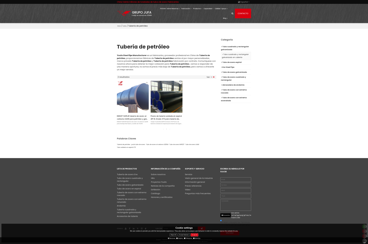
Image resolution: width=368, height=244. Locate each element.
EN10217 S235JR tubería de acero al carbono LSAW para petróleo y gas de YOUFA (132, 117)
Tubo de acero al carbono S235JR (157, 144)
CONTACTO (243, 13)
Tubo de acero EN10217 (176, 144)
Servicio (188, 174)
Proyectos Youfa (159, 182)
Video (187, 189)
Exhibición (155, 189)
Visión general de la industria (199, 178)
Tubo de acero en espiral (129, 188)
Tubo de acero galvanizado (130, 185)
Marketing (197, 238)
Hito (153, 178)
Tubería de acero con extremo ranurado (131, 200)
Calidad (217, 8)
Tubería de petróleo (123, 144)
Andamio (121, 205)
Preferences (189, 238)
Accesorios (226, 215)
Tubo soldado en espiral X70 (126, 147)
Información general (195, 182)
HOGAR (163, 8)
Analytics (180, 238)
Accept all (194, 235)
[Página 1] (163, 129)
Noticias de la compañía (163, 186)
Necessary (172, 238)
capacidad (208, 8)
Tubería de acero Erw (127, 174)
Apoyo (223, 8)
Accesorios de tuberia (127, 216)
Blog (224, 18)
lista (211, 77)
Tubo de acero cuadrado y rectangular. (130, 179)
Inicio (119, 26)
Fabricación (185, 8)
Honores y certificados (161, 197)
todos (125, 26)
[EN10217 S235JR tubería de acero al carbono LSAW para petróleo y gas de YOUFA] (133, 97)
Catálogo (155, 193)
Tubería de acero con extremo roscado (131, 194)
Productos (197, 8)
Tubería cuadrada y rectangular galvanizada (129, 211)
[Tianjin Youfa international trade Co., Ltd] (124, 13)
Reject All (173, 235)
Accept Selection (184, 235)
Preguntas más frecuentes (198, 193)
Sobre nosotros (172, 8)
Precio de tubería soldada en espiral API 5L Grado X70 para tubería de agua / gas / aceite (166, 117)
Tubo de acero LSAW (192, 144)
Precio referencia (193, 186)
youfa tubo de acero (138, 144)
